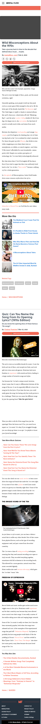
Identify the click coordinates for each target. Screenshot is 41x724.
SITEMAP (26, 714)
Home (4, 297)
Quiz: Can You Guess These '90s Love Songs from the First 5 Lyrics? (19, 446)
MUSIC (5, 288)
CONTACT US (28, 706)
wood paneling (22, 132)
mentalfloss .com (10, 55)
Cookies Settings (29, 717)
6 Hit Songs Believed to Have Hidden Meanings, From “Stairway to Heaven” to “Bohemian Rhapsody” (18, 681)
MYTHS (28, 283)
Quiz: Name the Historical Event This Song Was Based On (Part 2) (21, 463)
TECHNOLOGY (19, 283)
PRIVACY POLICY (29, 709)
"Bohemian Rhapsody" (22, 631)
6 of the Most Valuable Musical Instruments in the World (20, 668)
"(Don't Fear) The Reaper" (22, 640)
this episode (7, 175)
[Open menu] (3, 3)
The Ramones (29, 109)
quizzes (20, 484)
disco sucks (22, 167)
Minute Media (16, 722)
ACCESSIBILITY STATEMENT (9, 714)
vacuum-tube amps (23, 569)
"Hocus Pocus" (19, 637)
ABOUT (4, 706)
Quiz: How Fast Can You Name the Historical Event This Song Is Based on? (19, 469)
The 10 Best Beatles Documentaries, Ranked (19, 658)
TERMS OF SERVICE (29, 711)
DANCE (12, 288)
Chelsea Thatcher (10, 329)
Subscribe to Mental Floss (10, 206)
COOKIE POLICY (6, 711)
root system (23, 121)
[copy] (14, 59)
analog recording (22, 551)
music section (24, 478)
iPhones (22, 141)
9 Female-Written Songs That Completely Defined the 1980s (18, 662)
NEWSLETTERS (6, 709)
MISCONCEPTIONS (8, 283)
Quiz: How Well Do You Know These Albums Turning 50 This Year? (19, 451)
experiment (13, 373)
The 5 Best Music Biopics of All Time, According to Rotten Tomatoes (20, 674)
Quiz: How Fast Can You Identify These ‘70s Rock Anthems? (19, 457)
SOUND (35, 283)
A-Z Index (4, 717)
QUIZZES (12, 690)
